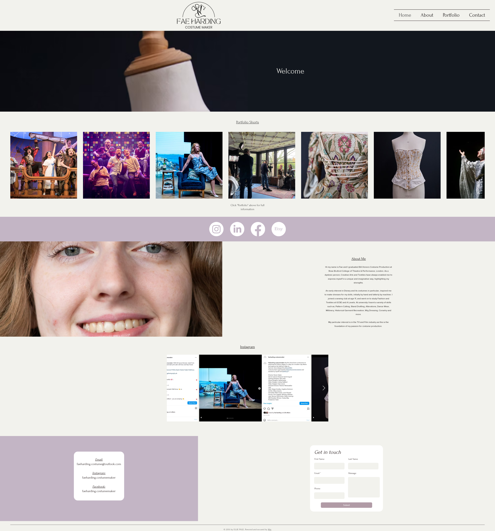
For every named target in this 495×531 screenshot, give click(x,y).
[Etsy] (278, 229)
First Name (319, 459)
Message (352, 473)
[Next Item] (480, 165)
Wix (269, 529)
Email (317, 473)
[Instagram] (216, 229)
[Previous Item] (171, 388)
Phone (317, 488)
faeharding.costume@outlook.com (99, 464)
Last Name (353, 459)
